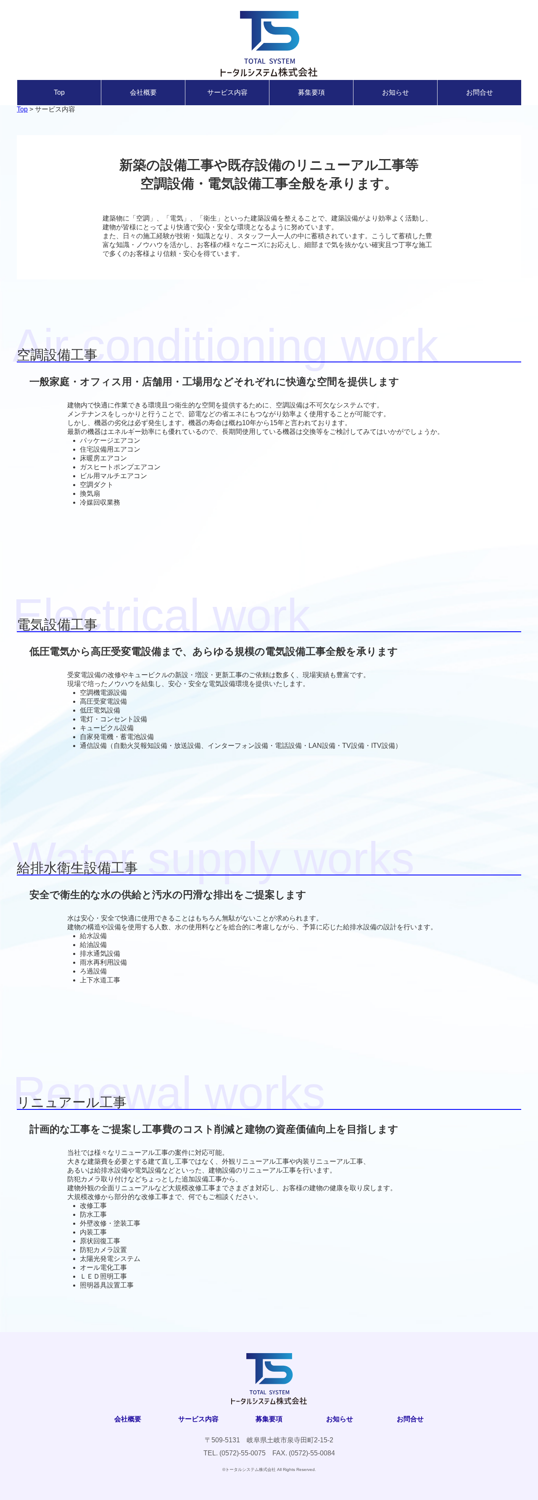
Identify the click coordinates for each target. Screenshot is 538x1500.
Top (59, 92)
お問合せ (479, 92)
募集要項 (311, 92)
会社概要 (143, 92)
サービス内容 (227, 92)
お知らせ (395, 92)
